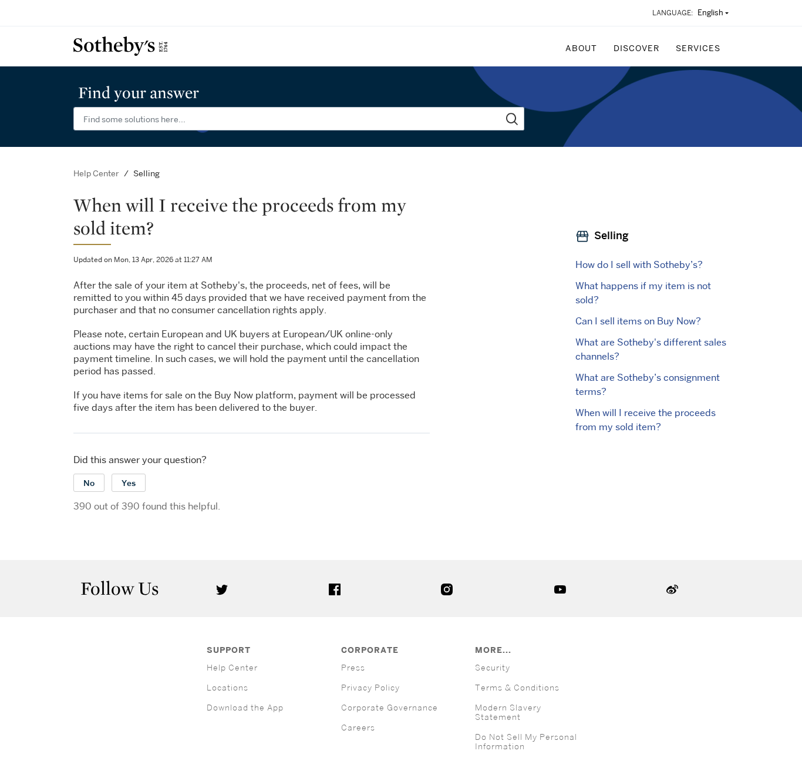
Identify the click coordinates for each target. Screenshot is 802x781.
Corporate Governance (389, 707)
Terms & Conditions (517, 687)
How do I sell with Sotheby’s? (639, 264)
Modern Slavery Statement (508, 712)
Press (353, 667)
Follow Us (119, 588)
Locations (227, 687)
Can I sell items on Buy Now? (638, 321)
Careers (358, 727)
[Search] (512, 118)
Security (492, 667)
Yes (129, 483)
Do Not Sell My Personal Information (526, 741)
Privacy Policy (370, 687)
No (89, 483)
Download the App (245, 707)
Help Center (96, 173)
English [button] (710, 12)
